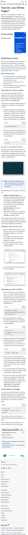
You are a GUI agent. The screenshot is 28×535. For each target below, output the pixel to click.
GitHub (2, 14)
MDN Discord (4, 499)
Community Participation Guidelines (14, 530)
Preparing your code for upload (12, 90)
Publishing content (6, 38)
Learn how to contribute (7, 437)
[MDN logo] (3, 462)
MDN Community (5, 492)
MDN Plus (3, 484)
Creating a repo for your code (11, 226)
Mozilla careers (4, 479)
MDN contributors (6, 443)
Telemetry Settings (18, 528)
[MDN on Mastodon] (9, 468)
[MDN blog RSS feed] (11, 468)
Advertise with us (5, 481)
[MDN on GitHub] (2, 468)
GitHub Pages (11, 68)
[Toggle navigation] (25, 1)
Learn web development (6, 510)
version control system (6, 65)
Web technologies (5, 508)
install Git (11, 76)
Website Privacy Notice (6, 528)
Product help (4, 486)
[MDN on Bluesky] (4, 468)
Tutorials (3, 515)
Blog (2, 477)
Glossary (3, 517)
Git (22, 16)
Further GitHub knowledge (10, 389)
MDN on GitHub (5, 502)
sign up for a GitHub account (13, 82)
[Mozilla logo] (5, 525)
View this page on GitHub (8, 445)
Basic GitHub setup (7, 73)
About (2, 474)
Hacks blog (3, 520)
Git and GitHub (16, 424)
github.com (21, 85)
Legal (2, 530)
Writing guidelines (5, 497)
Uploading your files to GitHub (11, 289)
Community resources (6, 495)
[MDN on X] (6, 468)
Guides (2, 513)
